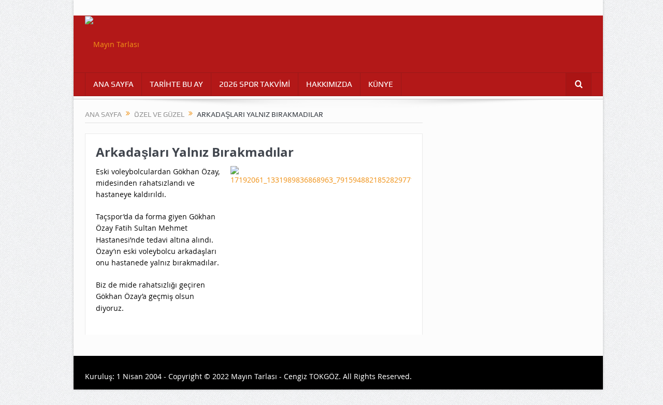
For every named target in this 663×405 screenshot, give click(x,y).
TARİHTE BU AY (176, 84)
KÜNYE (380, 84)
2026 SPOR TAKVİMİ (254, 84)
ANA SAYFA (113, 84)
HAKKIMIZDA (329, 84)
